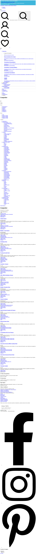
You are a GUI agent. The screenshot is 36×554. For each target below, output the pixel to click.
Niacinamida (6, 161)
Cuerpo (5, 200)
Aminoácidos (6, 154)
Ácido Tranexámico (7, 152)
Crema (5, 189)
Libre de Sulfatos (6, 177)
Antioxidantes (6, 155)
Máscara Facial (6, 193)
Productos (3, 93)
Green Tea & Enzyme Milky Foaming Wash (8, 343)
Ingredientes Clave (5, 146)
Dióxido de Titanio (7, 158)
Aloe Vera (5, 153)
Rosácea (5, 140)
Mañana (5, 143)
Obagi (1, 308)
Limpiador (5, 192)
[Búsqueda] (18, 34)
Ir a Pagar (1, 553)
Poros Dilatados (6, 139)
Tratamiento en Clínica (5, 197)
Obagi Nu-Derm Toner (4, 321)
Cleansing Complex (4, 365)
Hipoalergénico (6, 172)
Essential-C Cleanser (4, 264)
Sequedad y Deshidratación (8, 141)
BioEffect (4, 109)
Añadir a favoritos (3, 223)
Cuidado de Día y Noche (6, 142)
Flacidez (5, 137)
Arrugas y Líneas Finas (7, 133)
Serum (5, 194)
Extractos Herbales (7, 159)
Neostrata (4, 107)
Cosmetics (5, 124)
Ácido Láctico (6, 150)
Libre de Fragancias (7, 174)
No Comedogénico (7, 178)
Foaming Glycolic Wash (5, 252)
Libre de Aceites (6, 173)
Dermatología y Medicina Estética (5, 5)
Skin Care (5, 128)
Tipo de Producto (4, 94)
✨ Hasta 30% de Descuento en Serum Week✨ (7, 2)
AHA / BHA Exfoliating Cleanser (6, 275)
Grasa (5, 181)
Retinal (5, 166)
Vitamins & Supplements (7, 131)
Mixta (5, 183)
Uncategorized (4, 121)
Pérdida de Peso (6, 138)
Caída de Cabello (6, 134)
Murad (3, 108)
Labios (5, 201)
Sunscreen (5, 130)
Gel (4, 191)
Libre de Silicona (6, 176)
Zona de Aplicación (5, 198)
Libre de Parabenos (7, 175)
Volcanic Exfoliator (4, 299)
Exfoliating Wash (3, 241)
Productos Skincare (13, 5)
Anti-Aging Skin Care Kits (8, 123)
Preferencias (4, 170)
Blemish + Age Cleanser (4, 230)
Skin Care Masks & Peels (8, 129)
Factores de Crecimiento (7, 160)
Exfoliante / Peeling (7, 190)
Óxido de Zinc (6, 162)
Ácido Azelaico (6, 147)
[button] (2, 215)
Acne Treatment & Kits (7, 122)
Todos (3, 114)
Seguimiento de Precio (5, 179)
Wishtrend (4, 110)
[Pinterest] (19, 547)
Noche (5, 144)
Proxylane (5, 164)
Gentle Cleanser (3, 218)
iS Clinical (4, 111)
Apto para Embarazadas (7, 171)
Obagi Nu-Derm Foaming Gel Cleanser (7, 310)
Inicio (3, 92)
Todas (5, 145)
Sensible (5, 186)
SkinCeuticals (4, 106)
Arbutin (5, 156)
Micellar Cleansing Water (5, 287)
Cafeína (5, 157)
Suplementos (6, 196)
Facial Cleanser (6, 125)
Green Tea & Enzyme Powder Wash (7, 354)
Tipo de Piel (4, 180)
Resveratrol (6, 165)
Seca (5, 185)
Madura (5, 182)
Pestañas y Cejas (6, 203)
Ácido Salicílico (6, 151)
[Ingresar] (4, 29)
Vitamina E (5, 169)
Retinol (5, 167)
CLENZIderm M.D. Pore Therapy (7, 332)
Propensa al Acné (6, 184)
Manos (5, 202)
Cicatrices (5, 136)
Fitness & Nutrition (7, 126)
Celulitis (5, 135)
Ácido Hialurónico (7, 149)
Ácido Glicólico (6, 148)
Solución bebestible (7, 195)
